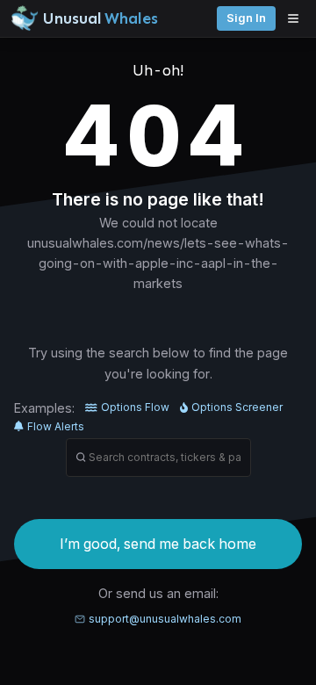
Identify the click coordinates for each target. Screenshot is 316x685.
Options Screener (237, 407)
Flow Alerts (55, 426)
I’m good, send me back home (158, 543)
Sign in (246, 18)
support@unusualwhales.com (165, 618)
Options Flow (135, 407)
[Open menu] (297, 18)
